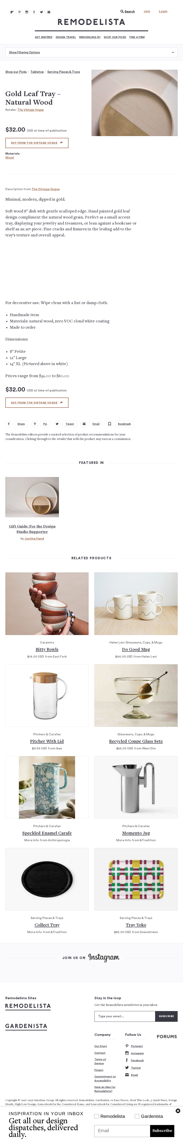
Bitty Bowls (47, 650)
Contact (100, 1052)
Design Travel (66, 37)
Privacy (99, 1070)
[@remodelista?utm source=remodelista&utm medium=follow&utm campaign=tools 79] (12, 12)
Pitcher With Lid (47, 741)
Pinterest (137, 1046)
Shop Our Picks (115, 37)
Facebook (137, 1060)
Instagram (137, 1053)
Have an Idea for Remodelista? (104, 1089)
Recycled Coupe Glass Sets (136, 741)
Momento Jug (136, 833)
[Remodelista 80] (19, 12)
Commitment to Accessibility (105, 1078)
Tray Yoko (136, 925)
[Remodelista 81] (27, 12)
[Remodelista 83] (41, 12)
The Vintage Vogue (30, 109)
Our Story (100, 1046)
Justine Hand (34, 538)
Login (163, 11)
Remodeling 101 (89, 37)
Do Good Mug (136, 650)
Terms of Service (100, 1061)
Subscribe (162, 1131)
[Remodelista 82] (34, 12)
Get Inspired (43, 37)
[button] (126, 11)
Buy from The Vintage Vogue (34, 143)
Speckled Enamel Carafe (47, 833)
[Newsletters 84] (49, 12)
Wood (9, 157)
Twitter (136, 1067)
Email (134, 1075)
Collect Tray (47, 925)
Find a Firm (137, 37)
